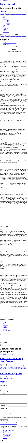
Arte (4, 25)
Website (2, 411)
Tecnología (5, 28)
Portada (4, 16)
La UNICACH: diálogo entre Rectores (11, 359)
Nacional (8, 21)
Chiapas (7, 20)
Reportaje (8, 23)
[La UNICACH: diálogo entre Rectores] (9, 354)
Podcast (4, 30)
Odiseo (3, 381)
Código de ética (6, 432)
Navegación (3, 11)
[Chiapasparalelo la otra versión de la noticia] (14, 0)
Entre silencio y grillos (11, 373)
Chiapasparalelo (8, 4)
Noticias (5, 19)
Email (4, 408)
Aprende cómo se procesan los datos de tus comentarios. (14, 423)
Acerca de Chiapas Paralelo (9, 430)
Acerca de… (6, 32)
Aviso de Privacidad (7, 434)
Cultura (4, 26)
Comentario (3, 393)
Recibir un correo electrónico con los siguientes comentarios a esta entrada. (11, 414)
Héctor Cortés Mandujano (10, 43)
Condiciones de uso (7, 435)
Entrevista (8, 24)
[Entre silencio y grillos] (14, 369)
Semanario (5, 29)
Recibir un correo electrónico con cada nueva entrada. (14, 417)
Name (4, 405)
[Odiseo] (6, 378)
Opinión (5, 17)
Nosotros (5, 431)
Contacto (5, 438)
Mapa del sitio (6, 436)
